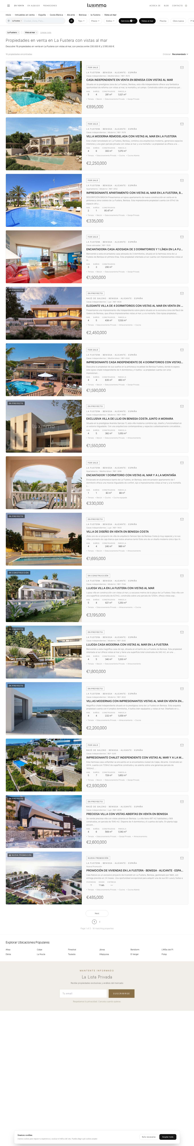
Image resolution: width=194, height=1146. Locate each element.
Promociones (50, 5)
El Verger (135, 954)
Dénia (8, 954)
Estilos (109, 21)
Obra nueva (178, 21)
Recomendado (179, 54)
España (42, 15)
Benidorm (135, 949)
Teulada (71, 954)
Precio (94, 21)
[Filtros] (71, 20)
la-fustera (95, 15)
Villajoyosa (104, 954)
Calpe (39, 949)
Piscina (163, 21)
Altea (8, 949)
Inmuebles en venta (25, 15)
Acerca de (155, 5)
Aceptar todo (168, 1137)
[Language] (186, 6)
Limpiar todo (45, 32)
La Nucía (41, 954)
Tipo (80, 21)
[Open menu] (8, 5)
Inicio (8, 15)
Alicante (71, 15)
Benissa (83, 15)
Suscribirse (121, 993)
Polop (164, 954)
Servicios (126, 21)
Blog (166, 5)
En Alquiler (34, 5)
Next (97, 913)
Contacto (177, 5)
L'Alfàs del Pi (167, 949)
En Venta (19, 5)
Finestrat (72, 949)
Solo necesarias (149, 1137)
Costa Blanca (56, 15)
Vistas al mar (147, 21)
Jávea (102, 949)
